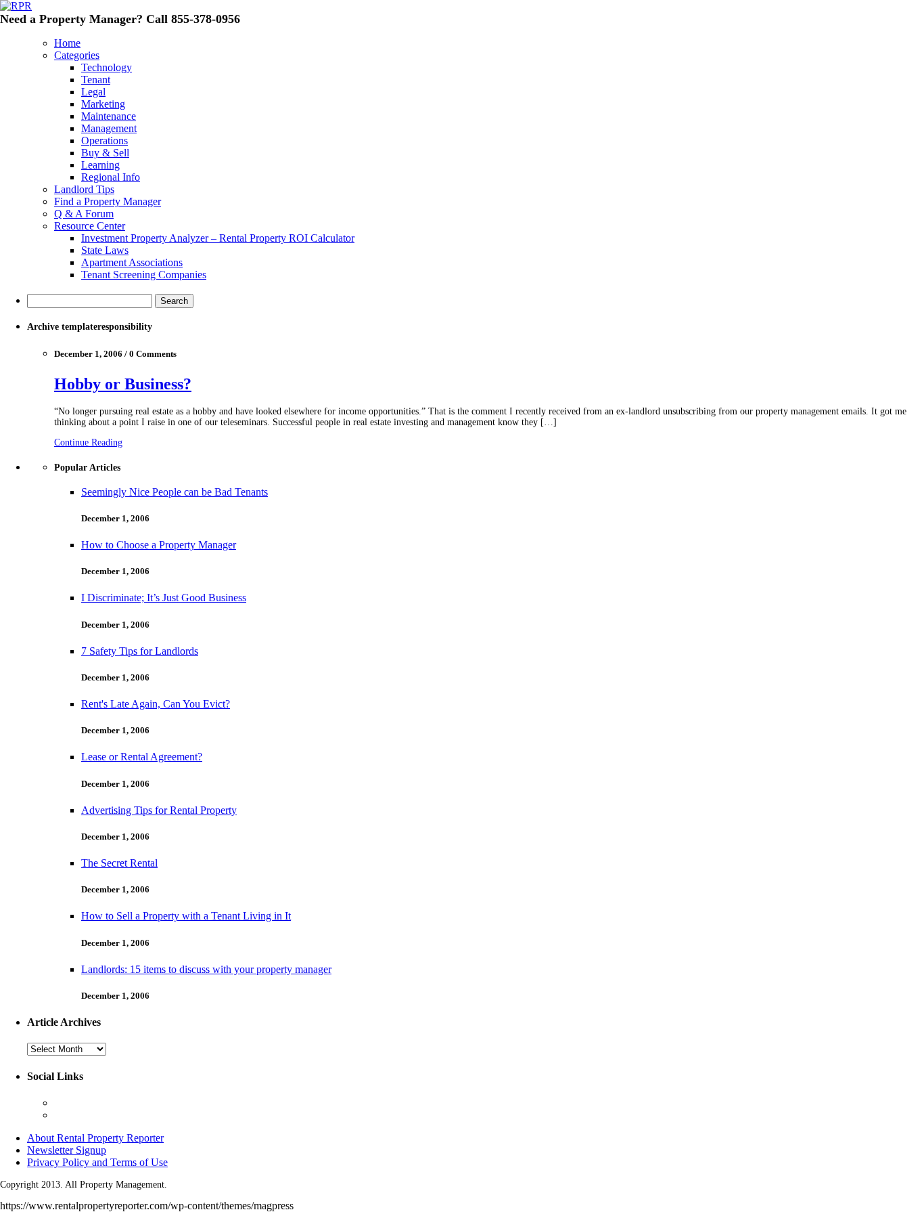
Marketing (103, 104)
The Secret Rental (119, 863)
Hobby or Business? (122, 384)
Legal (93, 92)
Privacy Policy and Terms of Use (97, 1162)
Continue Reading (88, 442)
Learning (100, 165)
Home (67, 43)
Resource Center (89, 226)
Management (109, 128)
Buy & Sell (105, 152)
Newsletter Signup (66, 1150)
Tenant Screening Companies (143, 274)
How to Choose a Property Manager (158, 544)
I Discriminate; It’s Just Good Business (163, 597)
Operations (104, 140)
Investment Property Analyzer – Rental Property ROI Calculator (217, 238)
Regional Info (110, 177)
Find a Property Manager (107, 201)
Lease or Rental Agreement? (141, 756)
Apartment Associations (132, 262)
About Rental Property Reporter (95, 1138)
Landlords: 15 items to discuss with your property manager (206, 969)
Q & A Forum (84, 213)
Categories (76, 55)
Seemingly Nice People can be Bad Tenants (174, 492)
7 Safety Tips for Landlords (139, 651)
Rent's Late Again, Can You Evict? (155, 704)
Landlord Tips (84, 189)
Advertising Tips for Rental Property (159, 810)
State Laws (105, 250)
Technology (106, 67)
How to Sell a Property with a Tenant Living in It (186, 916)
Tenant (95, 79)
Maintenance (108, 116)
